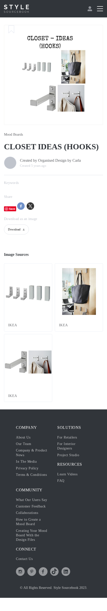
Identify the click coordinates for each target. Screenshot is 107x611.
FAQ (60, 481)
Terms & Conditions (31, 475)
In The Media (26, 461)
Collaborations (27, 513)
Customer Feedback (31, 506)
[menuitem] (90, 9)
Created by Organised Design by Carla (50, 160)
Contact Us (24, 559)
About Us (23, 437)
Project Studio (68, 455)
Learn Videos (67, 474)
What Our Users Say (31, 500)
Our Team (23, 444)
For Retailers (67, 437)
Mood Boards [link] (13, 134)
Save (12, 209)
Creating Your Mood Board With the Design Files (31, 535)
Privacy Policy (27, 468)
